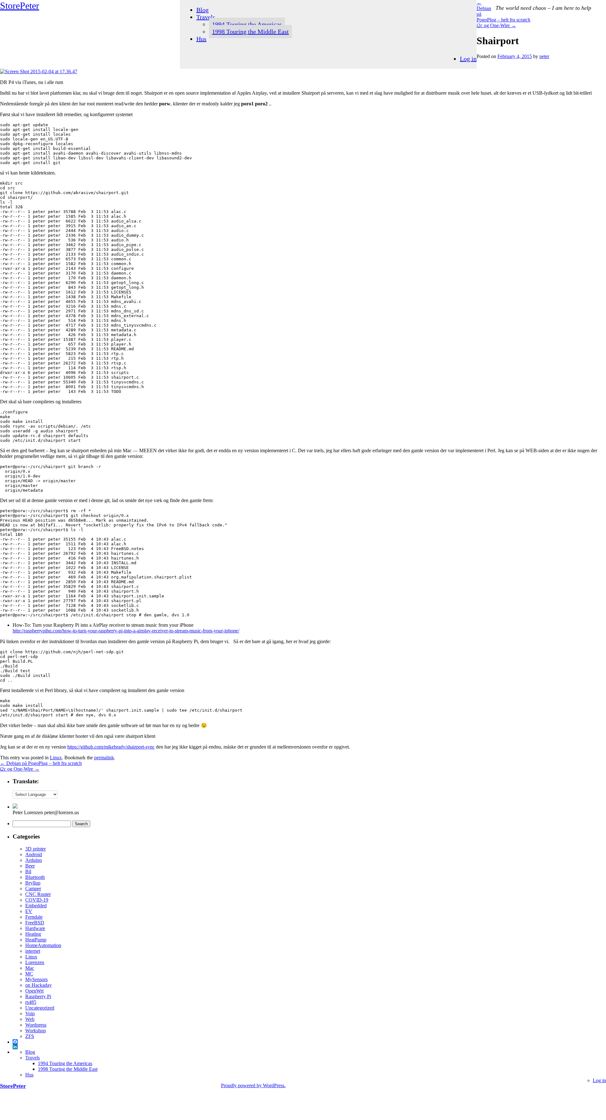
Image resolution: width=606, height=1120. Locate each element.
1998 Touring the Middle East (250, 31)
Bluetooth (35, 877)
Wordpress (35, 1025)
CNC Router (38, 894)
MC (29, 973)
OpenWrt (34, 990)
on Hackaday (38, 985)
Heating (33, 934)
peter (544, 56)
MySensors (36, 979)
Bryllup (32, 883)
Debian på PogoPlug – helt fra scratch (41, 763)
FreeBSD (34, 922)
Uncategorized (39, 1007)
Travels (205, 17)
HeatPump (35, 939)
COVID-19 (36, 900)
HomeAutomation (43, 945)
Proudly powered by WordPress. (253, 1085)
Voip (30, 1013)
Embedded (36, 905)
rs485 (30, 1002)
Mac (29, 968)
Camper (33, 888)
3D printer (35, 848)
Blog (202, 9)
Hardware (35, 928)
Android (33, 854)
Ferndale (34, 917)
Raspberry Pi (38, 996)
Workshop (35, 1030)
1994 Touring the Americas (247, 24)
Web (29, 1019)
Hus (201, 38)
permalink (104, 757)
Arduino (33, 860)
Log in (468, 58)
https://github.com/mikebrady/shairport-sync (111, 747)
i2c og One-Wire (496, 25)
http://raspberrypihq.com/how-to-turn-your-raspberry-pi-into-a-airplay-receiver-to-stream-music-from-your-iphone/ (126, 630)
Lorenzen (34, 962)
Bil (28, 871)
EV (28, 911)
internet (32, 951)
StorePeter (19, 5)
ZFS (29, 1036)
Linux (56, 757)
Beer (30, 865)
